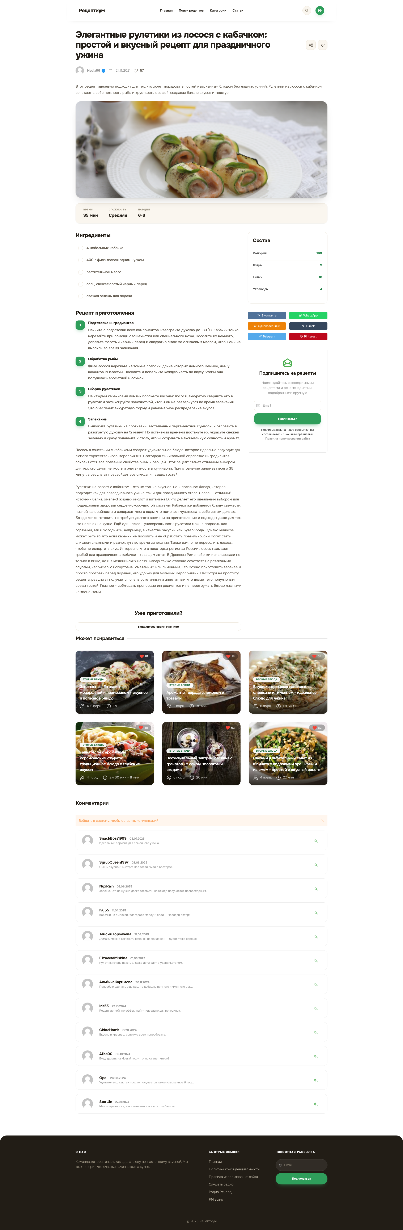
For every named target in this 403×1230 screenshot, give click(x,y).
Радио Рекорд (220, 1192)
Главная (166, 10)
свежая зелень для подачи (109, 296)
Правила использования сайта (233, 1177)
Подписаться (287, 419)
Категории (218, 10)
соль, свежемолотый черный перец (116, 284)
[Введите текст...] (306, 10)
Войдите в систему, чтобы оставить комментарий (118, 820)
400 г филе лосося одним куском (115, 260)
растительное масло (103, 272)
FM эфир (216, 1199)
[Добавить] (319, 10)
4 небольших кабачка (104, 248)
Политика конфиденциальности (234, 1169)
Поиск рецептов (191, 10)
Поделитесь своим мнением (158, 627)
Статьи (238, 10)
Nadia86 (93, 70)
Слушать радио (221, 1184)
